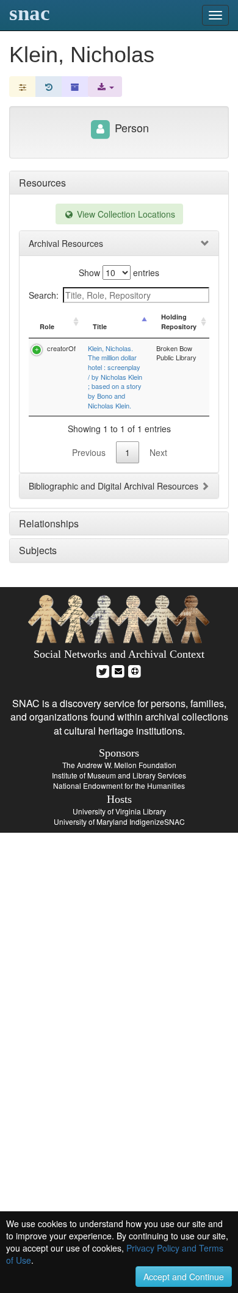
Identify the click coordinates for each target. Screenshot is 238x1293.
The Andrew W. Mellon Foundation (119, 765)
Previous (89, 452)
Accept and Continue (183, 1276)
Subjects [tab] (38, 550)
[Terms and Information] (135, 669)
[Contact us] (118, 669)
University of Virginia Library (119, 811)
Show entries (119, 272)
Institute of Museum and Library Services (119, 775)
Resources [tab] (42, 183)
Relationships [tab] (49, 523)
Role (47, 326)
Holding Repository (179, 321)
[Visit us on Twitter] (102, 669)
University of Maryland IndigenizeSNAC (119, 821)
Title (100, 326)
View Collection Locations (124, 214)
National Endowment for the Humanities (119, 785)
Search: (44, 295)
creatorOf (61, 348)
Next (158, 452)
